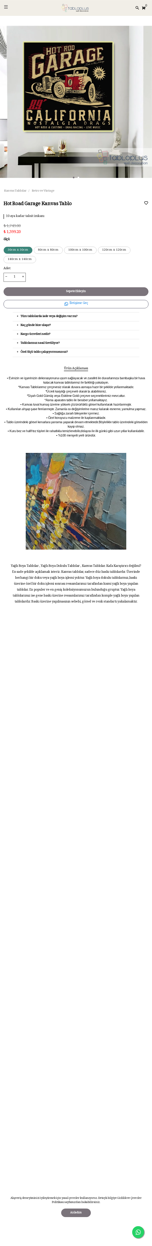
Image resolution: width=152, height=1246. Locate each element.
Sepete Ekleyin (76, 291)
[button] (144, 8)
